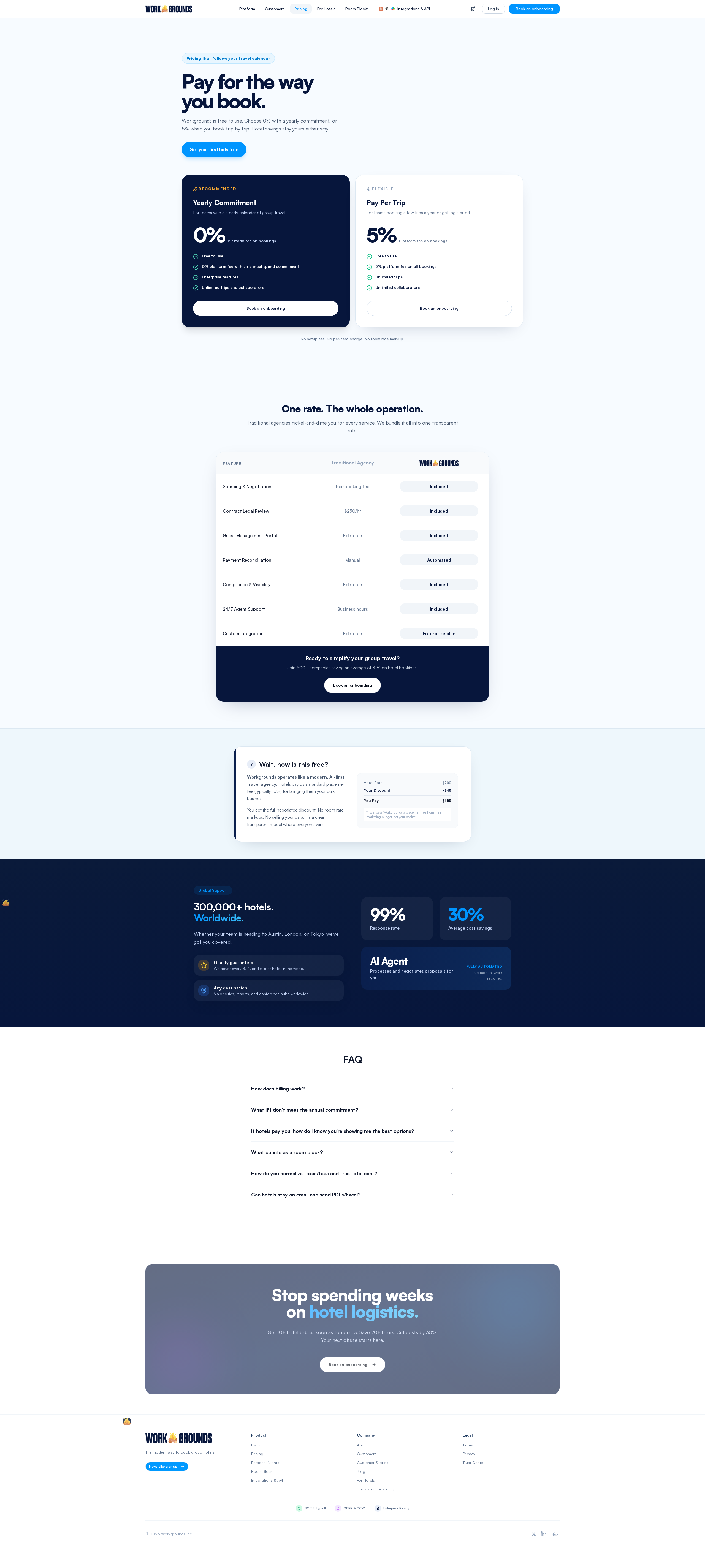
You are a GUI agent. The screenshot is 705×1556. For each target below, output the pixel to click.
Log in (493, 8)
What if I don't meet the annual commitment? (304, 1110)
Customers (274, 8)
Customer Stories (372, 1462)
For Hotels (326, 8)
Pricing (300, 8)
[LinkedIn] (543, 1534)
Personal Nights (265, 1462)
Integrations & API (413, 8)
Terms (468, 1445)
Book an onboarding (534, 8)
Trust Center (474, 1462)
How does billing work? (278, 1089)
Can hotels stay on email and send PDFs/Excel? (306, 1195)
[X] (533, 1534)
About (362, 1445)
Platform (247, 8)
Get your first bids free (213, 149)
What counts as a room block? (287, 1152)
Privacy (469, 1453)
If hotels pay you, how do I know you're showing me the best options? (332, 1131)
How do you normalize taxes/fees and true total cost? (314, 1173)
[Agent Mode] (555, 1534)
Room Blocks (357, 8)
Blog (361, 1471)
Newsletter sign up (163, 1466)
